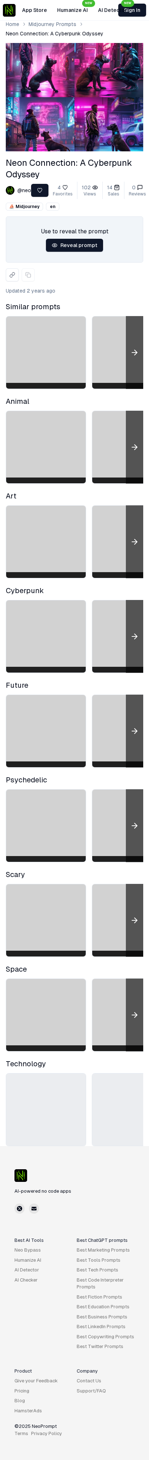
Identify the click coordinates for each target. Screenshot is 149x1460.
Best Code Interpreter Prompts (100, 1283)
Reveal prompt (78, 245)
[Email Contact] (34, 1209)
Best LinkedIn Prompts (101, 1326)
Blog (19, 1400)
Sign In (132, 10)
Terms (21, 1433)
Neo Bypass (27, 1250)
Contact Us (89, 1380)
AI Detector (114, 8)
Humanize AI (74, 8)
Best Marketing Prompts (103, 1250)
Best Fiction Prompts (99, 1297)
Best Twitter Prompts (100, 1346)
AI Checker (26, 1280)
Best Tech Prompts (97, 1270)
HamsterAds (28, 1410)
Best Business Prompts (102, 1316)
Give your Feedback (36, 1380)
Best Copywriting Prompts (105, 1336)
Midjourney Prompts (52, 24)
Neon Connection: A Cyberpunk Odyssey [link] (54, 33)
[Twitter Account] (19, 1209)
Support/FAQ (91, 1391)
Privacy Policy (46, 1433)
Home (12, 24)
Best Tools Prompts (98, 1260)
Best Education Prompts (103, 1306)
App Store (34, 10)
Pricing (21, 1391)
